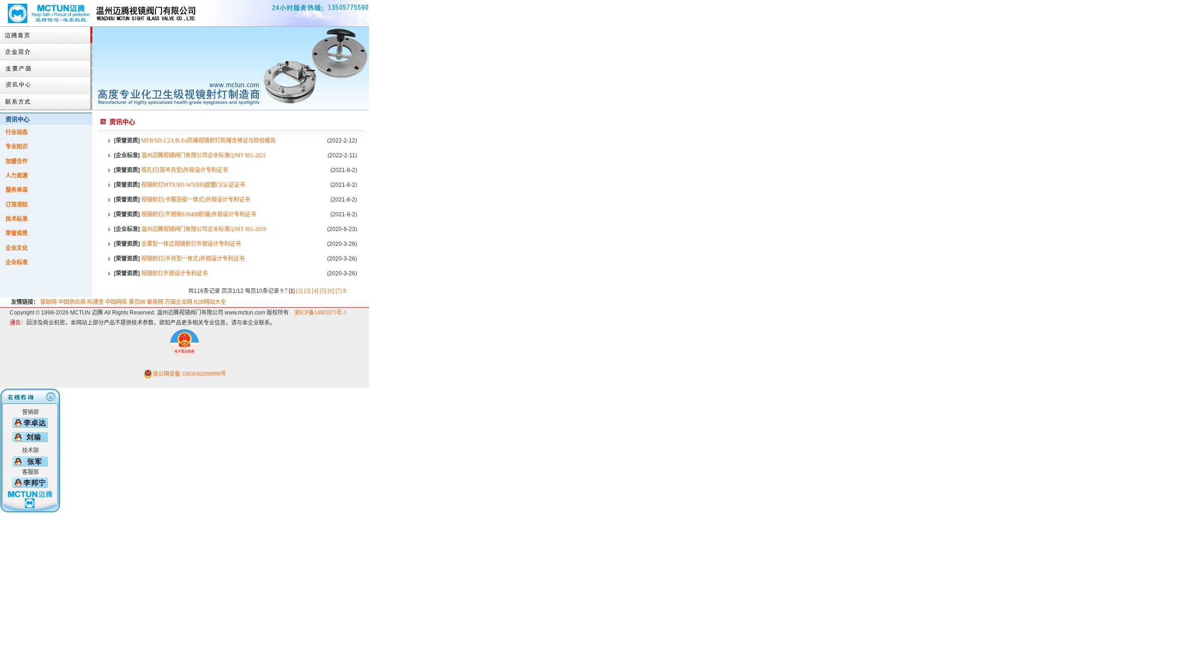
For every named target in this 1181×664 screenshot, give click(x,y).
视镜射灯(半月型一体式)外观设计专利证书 (193, 258)
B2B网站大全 (210, 302)
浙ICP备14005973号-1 (320, 312)
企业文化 (17, 248)
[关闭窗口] (30, 406)
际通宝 (95, 302)
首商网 (155, 302)
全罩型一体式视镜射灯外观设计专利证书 (191, 244)
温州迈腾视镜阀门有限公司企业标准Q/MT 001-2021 (203, 155)
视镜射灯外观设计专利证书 (174, 273)
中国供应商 (72, 302)
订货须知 (17, 205)
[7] (338, 291)
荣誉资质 (17, 233)
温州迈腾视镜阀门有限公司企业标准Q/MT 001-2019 (203, 229)
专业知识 (17, 146)
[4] (315, 291)
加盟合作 (17, 161)
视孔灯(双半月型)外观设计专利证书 (184, 170)
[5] (323, 291)
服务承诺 (17, 190)
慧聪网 (48, 302)
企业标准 (17, 262)
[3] (307, 291)
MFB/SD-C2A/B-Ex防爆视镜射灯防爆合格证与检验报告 (208, 140)
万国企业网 (178, 302)
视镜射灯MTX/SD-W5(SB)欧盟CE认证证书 (193, 185)
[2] (299, 291)
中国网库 (116, 302)
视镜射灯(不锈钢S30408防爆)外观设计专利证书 (198, 214)
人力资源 (17, 175)
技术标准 (17, 219)
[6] (331, 291)
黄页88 (137, 302)
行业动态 (17, 132)
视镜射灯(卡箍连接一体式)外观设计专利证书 (195, 199)
